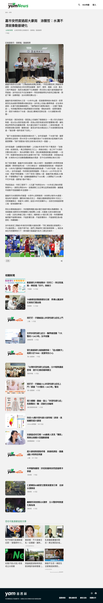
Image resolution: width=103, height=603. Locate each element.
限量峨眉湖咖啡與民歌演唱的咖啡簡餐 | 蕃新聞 (33, 565)
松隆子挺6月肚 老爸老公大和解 (13, 565)
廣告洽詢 (83, 598)
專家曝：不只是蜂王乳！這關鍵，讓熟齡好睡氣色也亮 (33, 541)
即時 (10, 12)
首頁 (6, 12)
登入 (94, 5)
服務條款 (62, 598)
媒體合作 (93, 598)
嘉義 (7, 261)
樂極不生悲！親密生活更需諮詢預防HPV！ (53, 565)
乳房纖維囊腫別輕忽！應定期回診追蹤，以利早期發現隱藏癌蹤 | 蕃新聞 (53, 541)
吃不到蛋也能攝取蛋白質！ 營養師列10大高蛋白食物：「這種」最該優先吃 (14, 541)
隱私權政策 (73, 598)
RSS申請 (85, 5)
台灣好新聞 (9, 30)
